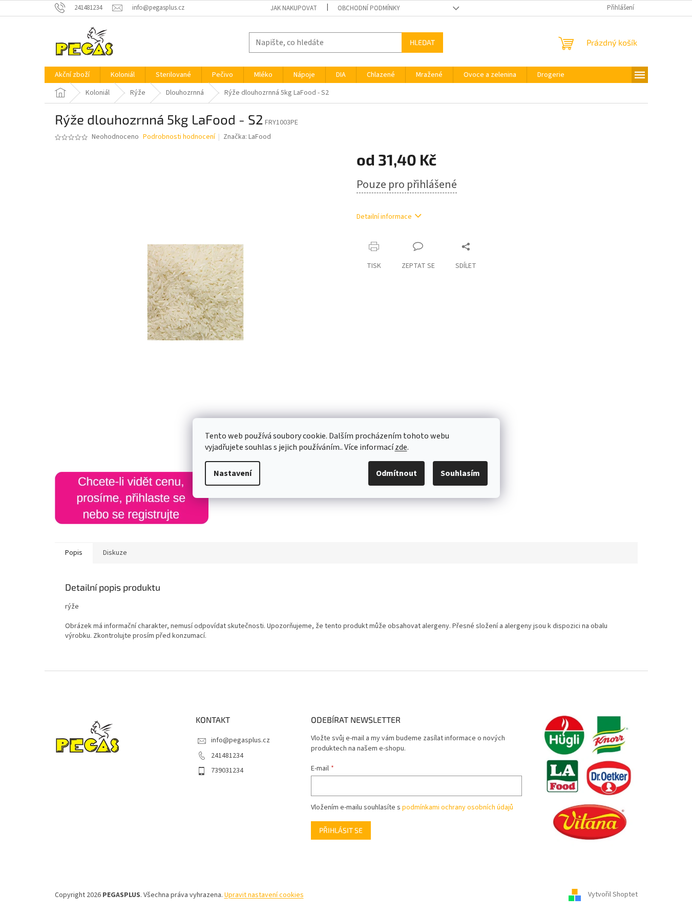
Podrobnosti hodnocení (179, 137)
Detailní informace (384, 217)
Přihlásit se (341, 830)
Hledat (422, 42)
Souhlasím (460, 473)
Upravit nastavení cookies (264, 895)
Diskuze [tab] (115, 553)
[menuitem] (72, 75)
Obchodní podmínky (369, 8)
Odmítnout (396, 473)
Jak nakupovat (293, 8)
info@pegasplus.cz (240, 740)
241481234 (227, 756)
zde (401, 447)
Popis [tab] (73, 553)
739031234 (227, 770)
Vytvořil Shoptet (613, 895)
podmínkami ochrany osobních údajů (457, 807)
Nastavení (232, 473)
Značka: (247, 137)
